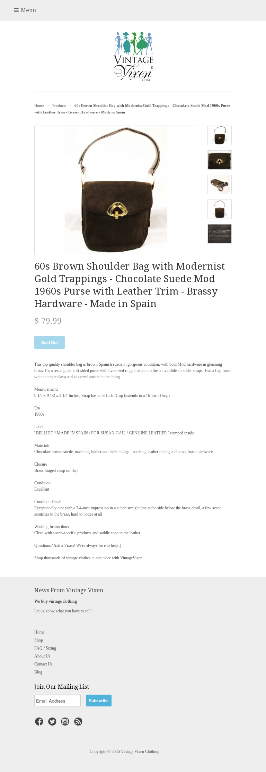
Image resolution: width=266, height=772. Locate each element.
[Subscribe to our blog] (79, 724)
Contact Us (43, 664)
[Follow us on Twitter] (53, 724)
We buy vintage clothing (55, 601)
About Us (42, 656)
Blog (38, 672)
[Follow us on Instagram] (66, 724)
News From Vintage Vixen (68, 590)
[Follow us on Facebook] (40, 724)
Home (39, 632)
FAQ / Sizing (45, 648)
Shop (38, 640)
